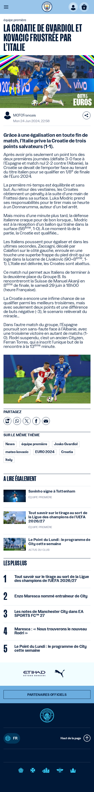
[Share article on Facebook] (36, 421)
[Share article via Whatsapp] (17, 421)
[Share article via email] (46, 421)
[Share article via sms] (7, 421)
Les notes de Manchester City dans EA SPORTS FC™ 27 (49, 614)
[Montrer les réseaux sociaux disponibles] (87, 115)
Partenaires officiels (47, 694)
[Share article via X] (27, 421)
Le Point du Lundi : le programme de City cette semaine (50, 648)
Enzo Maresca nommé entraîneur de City (50, 596)
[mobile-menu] (6, 7)
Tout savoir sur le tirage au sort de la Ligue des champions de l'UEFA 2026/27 (51, 579)
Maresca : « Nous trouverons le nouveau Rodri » (50, 631)
